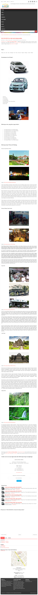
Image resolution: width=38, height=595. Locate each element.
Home (2, 1)
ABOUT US (2, 26)
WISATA (2, 14)
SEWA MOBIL (3, 17)
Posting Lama (35, 534)
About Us (8, 1)
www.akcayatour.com (19, 472)
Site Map (5, 1)
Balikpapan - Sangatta (5, 542)
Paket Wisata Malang (9, 453)
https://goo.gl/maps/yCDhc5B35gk (9, 244)
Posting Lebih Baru (3, 534)
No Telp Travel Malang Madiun (12, 41)
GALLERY (2, 24)
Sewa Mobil (15, 453)
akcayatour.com (3, 41)
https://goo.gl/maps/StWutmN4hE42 (9, 422)
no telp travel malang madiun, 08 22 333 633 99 (13, 491)
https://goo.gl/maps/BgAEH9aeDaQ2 (10, 182)
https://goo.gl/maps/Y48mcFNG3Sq (9, 365)
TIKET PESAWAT (3, 19)
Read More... (18, 489)
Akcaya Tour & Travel (17, 42)
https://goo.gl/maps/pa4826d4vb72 (9, 309)
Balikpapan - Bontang (5, 541)
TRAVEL (2, 12)
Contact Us (12, 1)
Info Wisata (3, 546)
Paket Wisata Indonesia (5, 547)
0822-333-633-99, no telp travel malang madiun (13, 494)
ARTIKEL (2, 21)
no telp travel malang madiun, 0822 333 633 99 (13, 498)
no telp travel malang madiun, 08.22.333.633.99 (13, 487)
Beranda (20, 534)
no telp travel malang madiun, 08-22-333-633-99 (13, 502)
